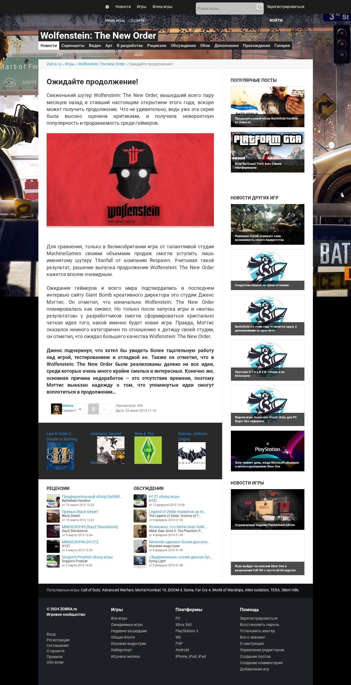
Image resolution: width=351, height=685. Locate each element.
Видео (95, 45)
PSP (179, 643)
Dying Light (157, 561)
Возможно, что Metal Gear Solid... (178, 527)
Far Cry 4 (203, 590)
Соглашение (58, 645)
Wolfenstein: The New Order (98, 35)
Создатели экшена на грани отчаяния (262, 285)
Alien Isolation (257, 590)
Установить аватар (257, 631)
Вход (51, 634)
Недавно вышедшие (129, 631)
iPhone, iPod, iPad (191, 656)
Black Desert (71, 516)
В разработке (130, 45)
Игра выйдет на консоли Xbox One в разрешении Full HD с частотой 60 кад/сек (265, 568)
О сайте (137, 20)
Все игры (119, 618)
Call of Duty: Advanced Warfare (107, 590)
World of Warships (227, 590)
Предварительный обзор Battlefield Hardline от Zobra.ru (266, 120)
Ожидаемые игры (127, 624)
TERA (275, 590)
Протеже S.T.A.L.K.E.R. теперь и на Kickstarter (259, 374)
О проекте (55, 651)
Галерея (282, 45)
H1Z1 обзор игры (164, 496)
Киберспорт (121, 650)
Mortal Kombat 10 (150, 590)
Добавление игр (254, 669)
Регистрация (58, 640)
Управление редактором (262, 650)
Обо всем (55, 662)
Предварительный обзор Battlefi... (92, 496)
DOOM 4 (175, 590)
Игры (141, 6)
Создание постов (255, 656)
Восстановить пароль (259, 624)
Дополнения (226, 45)
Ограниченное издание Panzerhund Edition (265, 525)
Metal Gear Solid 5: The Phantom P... (176, 531)
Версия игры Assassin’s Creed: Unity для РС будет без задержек (266, 419)
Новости (123, 6)
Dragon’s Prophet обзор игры (87, 557)
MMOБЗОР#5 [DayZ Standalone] (90, 527)
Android (182, 650)
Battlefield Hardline (76, 501)
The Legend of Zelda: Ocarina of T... (175, 516)
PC (178, 618)
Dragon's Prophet (74, 561)
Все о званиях (252, 637)
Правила (55, 657)
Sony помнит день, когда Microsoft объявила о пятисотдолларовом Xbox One (267, 464)
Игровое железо (125, 656)
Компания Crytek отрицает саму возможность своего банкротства (259, 238)
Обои (205, 45)
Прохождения (256, 45)
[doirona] (56, 413)
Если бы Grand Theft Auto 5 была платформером (258, 165)
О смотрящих (252, 643)
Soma (189, 590)
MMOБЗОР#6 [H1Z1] (80, 542)
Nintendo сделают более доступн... (180, 542)
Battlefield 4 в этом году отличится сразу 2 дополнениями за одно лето (266, 328)
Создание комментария (261, 663)
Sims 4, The (144, 433)
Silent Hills (290, 590)
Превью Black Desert (80, 511)
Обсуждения (183, 45)
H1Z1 (66, 546)
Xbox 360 (184, 624)
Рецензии (156, 45)
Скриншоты (72, 45)
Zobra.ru (54, 64)
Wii (178, 637)
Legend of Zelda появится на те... (177, 511)
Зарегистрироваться (285, 6)
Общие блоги (123, 637)
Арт (108, 45)
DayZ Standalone (74, 531)
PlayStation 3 (187, 631)
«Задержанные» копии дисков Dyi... (181, 557)
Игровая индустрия (164, 546)
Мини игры (115, 20)
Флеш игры (162, 6)
